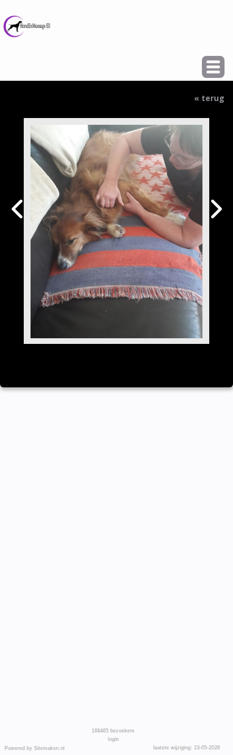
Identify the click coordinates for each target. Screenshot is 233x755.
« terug (209, 98)
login (113, 739)
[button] (213, 67)
